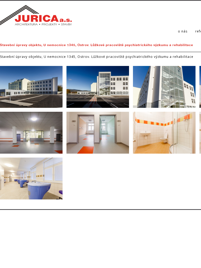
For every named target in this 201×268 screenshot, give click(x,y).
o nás (182, 31)
